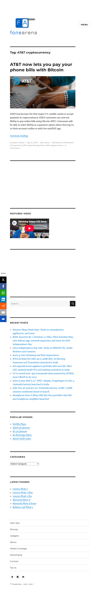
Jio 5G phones (20, 431)
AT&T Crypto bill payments (34, 145)
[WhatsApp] (3, 293)
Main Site (15, 523)
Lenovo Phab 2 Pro (22, 496)
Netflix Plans (19, 424)
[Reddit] (3, 306)
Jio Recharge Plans (22, 435)
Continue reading (19, 135)
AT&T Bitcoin (57, 143)
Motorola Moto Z (21, 500)
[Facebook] (3, 286)
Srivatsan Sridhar (17, 143)
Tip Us (13, 567)
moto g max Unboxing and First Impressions (36, 355)
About (13, 542)
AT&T (42, 143)
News (47, 143)
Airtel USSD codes (22, 438)
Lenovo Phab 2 (20, 489)
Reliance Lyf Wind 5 (23, 507)
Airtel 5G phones (21, 427)
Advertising (16, 555)
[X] (3, 280)
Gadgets (14, 536)
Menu (84, 24)
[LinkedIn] (3, 299)
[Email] (3, 312)
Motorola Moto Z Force (24, 503)
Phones (14, 529)
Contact (14, 561)
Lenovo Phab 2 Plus (23, 492)
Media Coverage (18, 548)
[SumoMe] (3, 319)
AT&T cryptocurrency (54, 145)
